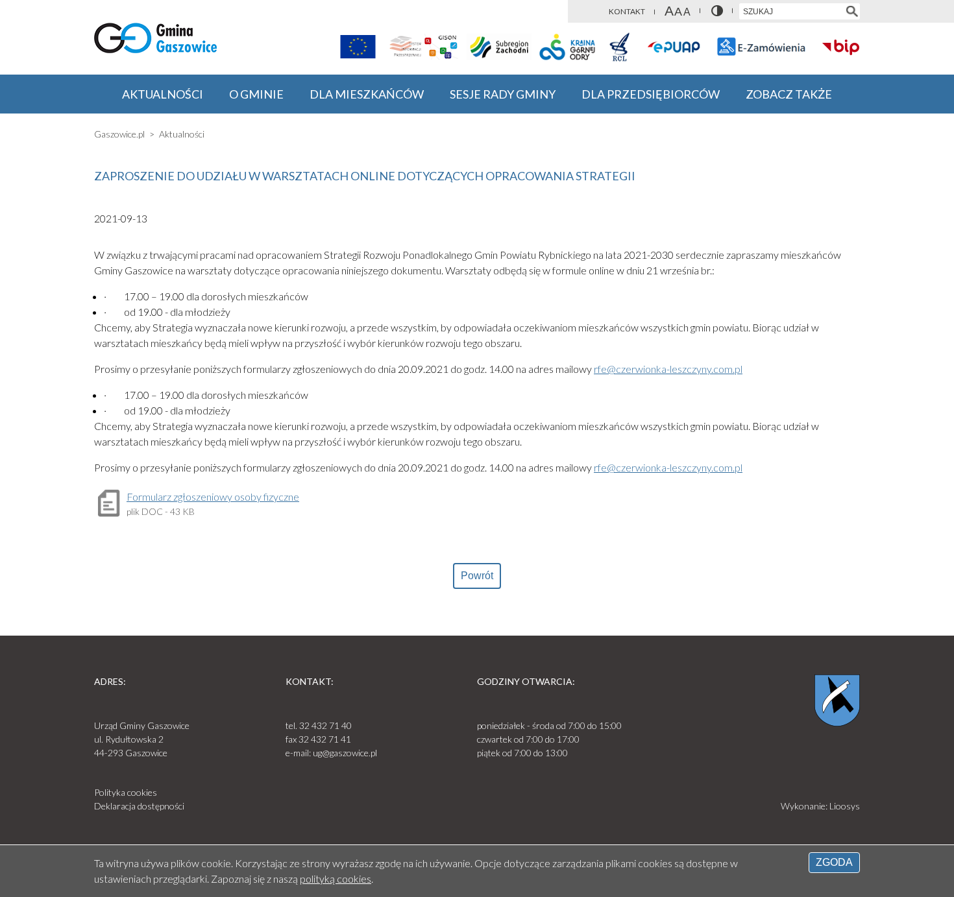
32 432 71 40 (325, 725)
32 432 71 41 (325, 739)
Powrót (477, 575)
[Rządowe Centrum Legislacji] (619, 47)
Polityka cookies (125, 792)
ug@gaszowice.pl (345, 752)
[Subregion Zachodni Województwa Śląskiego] (499, 47)
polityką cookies (335, 878)
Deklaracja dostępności (139, 805)
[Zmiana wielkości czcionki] (677, 11)
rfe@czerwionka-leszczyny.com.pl (668, 369)
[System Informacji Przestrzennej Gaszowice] (423, 47)
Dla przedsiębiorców (650, 94)
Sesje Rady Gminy (503, 94)
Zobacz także (789, 94)
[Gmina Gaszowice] (155, 40)
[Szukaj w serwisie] (851, 11)
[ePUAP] (674, 47)
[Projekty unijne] (358, 47)
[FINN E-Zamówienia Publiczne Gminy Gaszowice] (761, 47)
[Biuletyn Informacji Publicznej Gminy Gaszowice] (841, 47)
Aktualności (162, 94)
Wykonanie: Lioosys (820, 805)
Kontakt (627, 11)
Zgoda (834, 862)
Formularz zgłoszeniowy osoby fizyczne (213, 496)
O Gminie (256, 94)
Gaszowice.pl (119, 133)
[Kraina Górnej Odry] (567, 47)
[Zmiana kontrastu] (717, 11)
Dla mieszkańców (367, 94)
